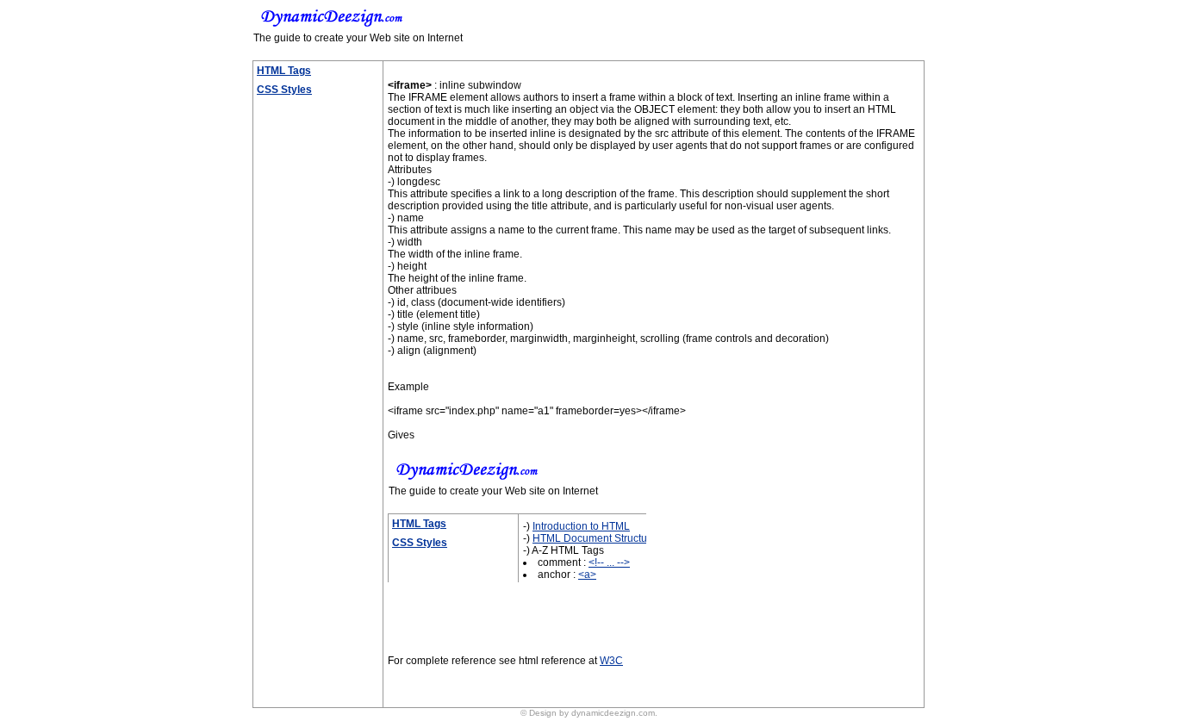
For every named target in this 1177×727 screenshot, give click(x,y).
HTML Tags (284, 71)
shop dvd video (591, 724)
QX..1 (634, 697)
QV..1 (565, 697)
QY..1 (667, 697)
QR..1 (832, 685)
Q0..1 (400, 673)
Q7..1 (694, 673)
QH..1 (501, 685)
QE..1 (435, 685)
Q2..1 (465, 673)
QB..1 (794, 673)
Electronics (282, 670)
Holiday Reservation (558, 724)
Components (287, 689)
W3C (611, 661)
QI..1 (533, 685)
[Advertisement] (308, 361)
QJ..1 (563, 685)
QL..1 (629, 685)
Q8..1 (727, 673)
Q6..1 (596, 673)
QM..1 (696, 685)
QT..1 (467, 697)
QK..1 (596, 685)
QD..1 (401, 685)
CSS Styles (284, 90)
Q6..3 (662, 673)
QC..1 (828, 673)
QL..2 (662, 685)
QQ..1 (797, 685)
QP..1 (764, 685)
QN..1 (731, 685)
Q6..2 (629, 673)
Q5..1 (563, 673)
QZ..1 (699, 697)
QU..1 (532, 697)
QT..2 (499, 697)
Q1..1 (432, 673)
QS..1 (401, 697)
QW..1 (599, 697)
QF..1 (468, 685)
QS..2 (434, 697)
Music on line (619, 724)
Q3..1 (498, 673)
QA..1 (761, 673)
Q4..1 (531, 673)
